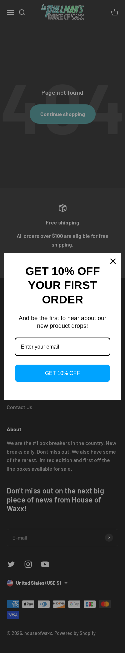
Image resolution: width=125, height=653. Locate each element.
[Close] (113, 261)
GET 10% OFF (62, 373)
